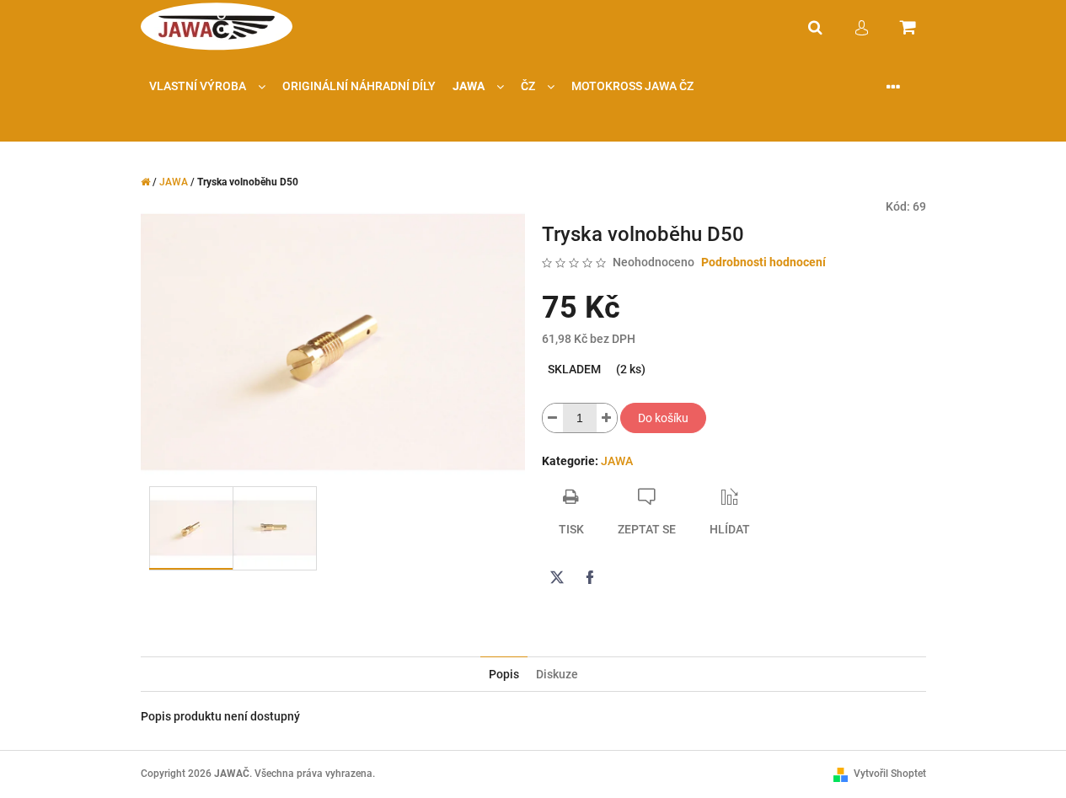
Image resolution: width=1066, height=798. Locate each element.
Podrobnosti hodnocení (763, 262)
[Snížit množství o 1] (553, 418)
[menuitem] (207, 86)
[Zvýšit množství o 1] (607, 418)
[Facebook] (590, 577)
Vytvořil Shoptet (890, 773)
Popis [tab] (504, 674)
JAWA (617, 461)
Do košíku (663, 418)
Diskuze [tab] (557, 674)
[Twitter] (557, 577)
